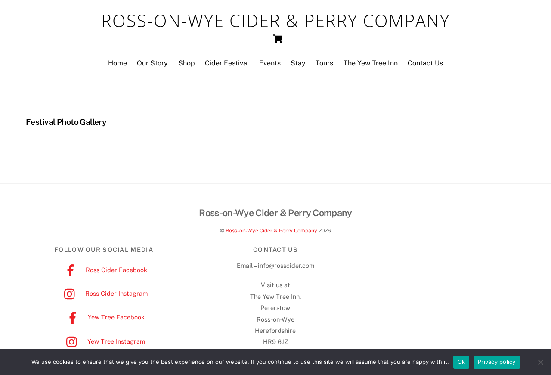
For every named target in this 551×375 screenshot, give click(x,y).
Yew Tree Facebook (115, 317)
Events (270, 63)
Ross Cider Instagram (116, 293)
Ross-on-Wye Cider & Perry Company (271, 230)
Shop (186, 63)
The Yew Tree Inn (371, 63)
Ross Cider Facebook (115, 269)
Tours (324, 63)
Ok (461, 361)
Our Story (152, 63)
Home (117, 63)
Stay (298, 63)
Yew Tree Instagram (115, 341)
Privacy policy (497, 361)
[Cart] (277, 38)
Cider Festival (227, 63)
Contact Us (425, 63)
